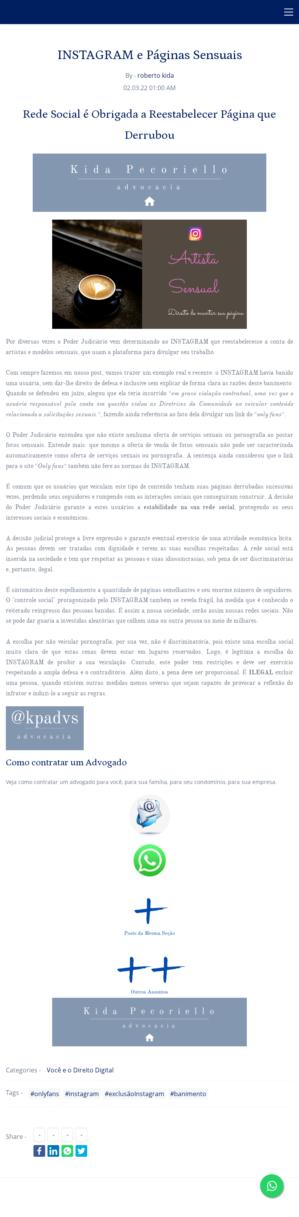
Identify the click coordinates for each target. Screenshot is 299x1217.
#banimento (188, 1094)
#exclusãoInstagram (134, 1094)
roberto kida (155, 75)
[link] (149, 224)
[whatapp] (150, 849)
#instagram (82, 1094)
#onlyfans (44, 1094)
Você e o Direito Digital (80, 1070)
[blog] (149, 883)
